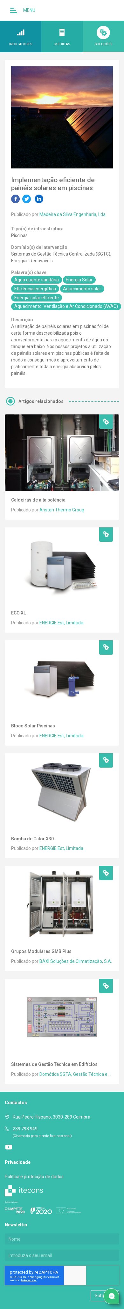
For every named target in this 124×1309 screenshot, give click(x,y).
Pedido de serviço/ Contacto (111, 1296)
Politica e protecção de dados (34, 1176)
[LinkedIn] (39, 198)
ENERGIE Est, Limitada (61, 622)
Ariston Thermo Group (61, 509)
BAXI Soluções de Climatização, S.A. (75, 961)
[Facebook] (15, 198)
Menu (28, 10)
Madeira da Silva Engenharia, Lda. (73, 214)
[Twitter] (26, 198)
